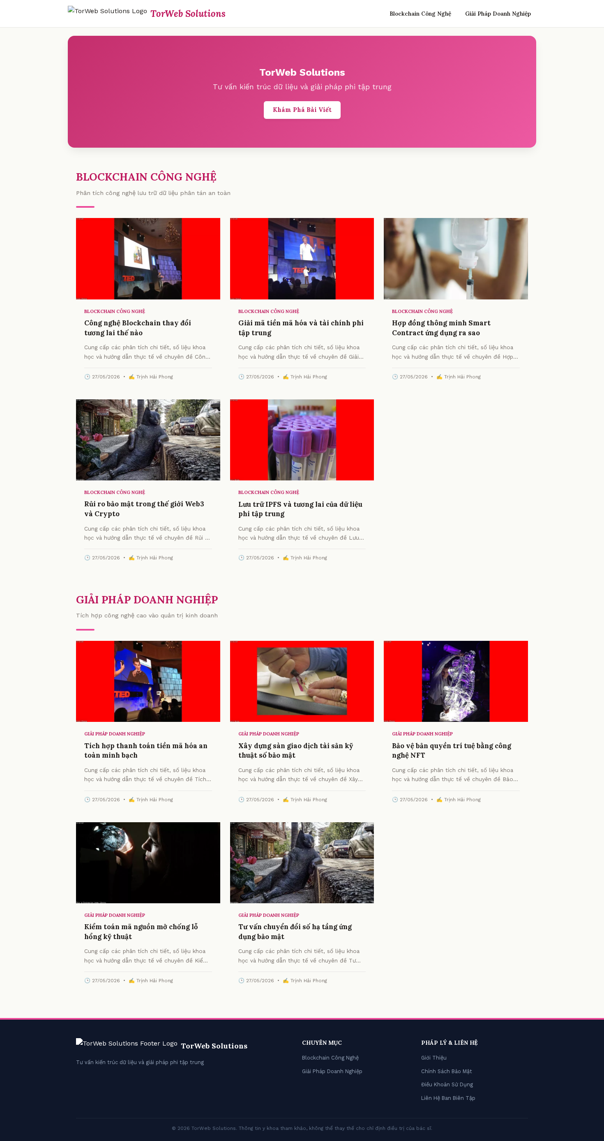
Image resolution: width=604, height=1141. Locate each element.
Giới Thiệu (434, 1058)
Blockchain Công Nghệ (420, 13)
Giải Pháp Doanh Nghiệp (498, 13)
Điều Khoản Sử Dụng (447, 1084)
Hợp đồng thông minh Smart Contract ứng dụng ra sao (441, 327)
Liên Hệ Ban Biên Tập (448, 1098)
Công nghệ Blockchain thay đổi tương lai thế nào (137, 327)
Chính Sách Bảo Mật (446, 1071)
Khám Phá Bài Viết (302, 110)
